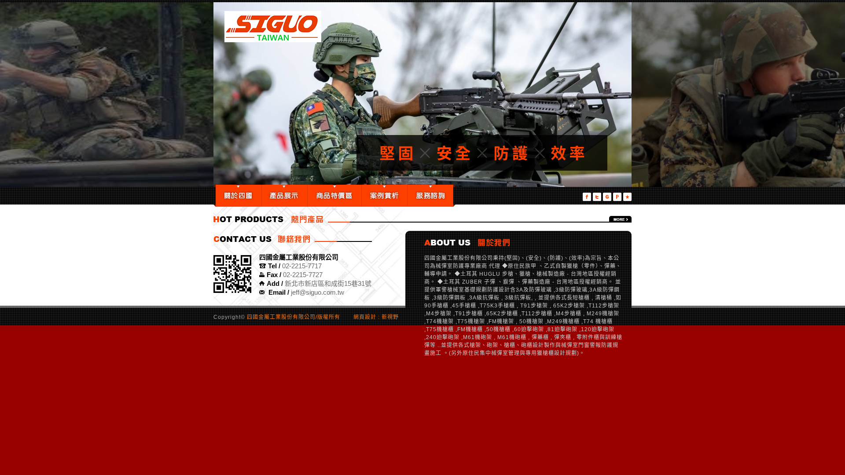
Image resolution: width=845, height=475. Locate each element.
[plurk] (617, 197)
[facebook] (587, 197)
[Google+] (607, 197)
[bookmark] (627, 197)
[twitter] (597, 197)
